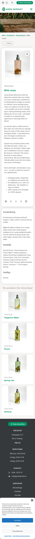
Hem (3, 35)
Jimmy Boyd (20, 35)
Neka (17, 526)
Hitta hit (17, 443)
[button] (32, 500)
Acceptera (17, 520)
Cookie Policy (8, 536)
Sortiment (10, 35)
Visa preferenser (17, 531)
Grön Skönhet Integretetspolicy (21, 536)
